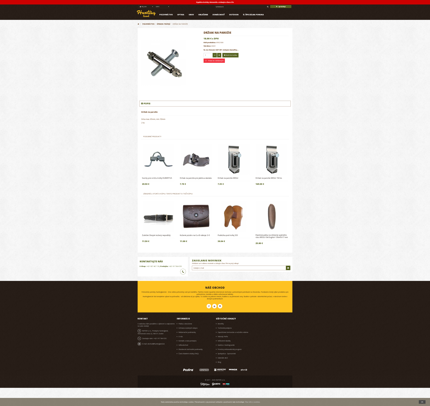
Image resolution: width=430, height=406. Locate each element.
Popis (147, 103)
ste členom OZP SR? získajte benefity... (221, 50)
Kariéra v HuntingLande (226, 345)
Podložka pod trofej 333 (228, 235)
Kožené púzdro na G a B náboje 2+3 (195, 235)
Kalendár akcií (223, 358)
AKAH (213, 46)
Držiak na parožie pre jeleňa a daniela (196, 178)
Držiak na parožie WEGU (228, 178)
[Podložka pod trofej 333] (234, 216)
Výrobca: (207, 46)
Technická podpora (225, 328)
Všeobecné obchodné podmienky (190, 349)
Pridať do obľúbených (216, 61)
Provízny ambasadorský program (230, 349)
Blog (219, 362)
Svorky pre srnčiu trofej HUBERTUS (157, 178)
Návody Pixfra (223, 336)
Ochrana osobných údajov (188, 328)
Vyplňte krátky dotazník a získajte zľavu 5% (215, 2)
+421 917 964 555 (175, 266)
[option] (158, 166)
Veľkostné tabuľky (224, 341)
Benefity (221, 324)
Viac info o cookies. (252, 402)
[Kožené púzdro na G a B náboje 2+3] (196, 216)
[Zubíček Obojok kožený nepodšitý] (158, 216)
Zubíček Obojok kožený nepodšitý (156, 235)
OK (422, 402)
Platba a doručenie (185, 324)
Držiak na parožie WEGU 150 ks (269, 178)
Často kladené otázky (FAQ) (188, 353)
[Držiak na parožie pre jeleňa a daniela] (196, 159)
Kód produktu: (210, 42)
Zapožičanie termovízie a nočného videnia (233, 332)
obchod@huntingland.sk (156, 344)
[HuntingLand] (146, 13)
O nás (180, 336)
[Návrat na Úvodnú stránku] (138, 24)
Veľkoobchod (183, 345)
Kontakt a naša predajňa (187, 341)
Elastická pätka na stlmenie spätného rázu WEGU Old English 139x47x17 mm (272, 236)
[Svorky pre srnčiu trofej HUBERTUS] (158, 159)
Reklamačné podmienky (187, 332)
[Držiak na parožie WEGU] (234, 159)
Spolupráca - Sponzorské (227, 353)
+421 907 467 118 (152, 266)
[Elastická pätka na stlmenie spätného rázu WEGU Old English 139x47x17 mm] (272, 216)
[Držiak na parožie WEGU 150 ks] (272, 159)
